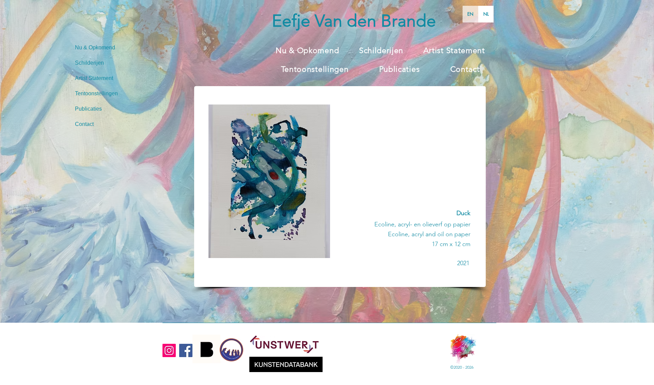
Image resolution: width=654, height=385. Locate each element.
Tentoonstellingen (96, 93)
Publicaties (88, 109)
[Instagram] (169, 350)
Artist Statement (94, 78)
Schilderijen (89, 63)
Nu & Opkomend (95, 47)
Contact (84, 124)
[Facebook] (185, 350)
